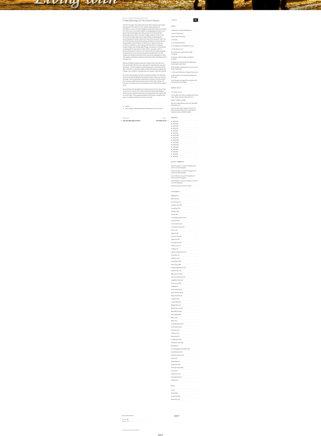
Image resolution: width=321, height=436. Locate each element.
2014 (175, 149)
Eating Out (174, 239)
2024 (175, 126)
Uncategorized (175, 377)
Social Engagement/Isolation (179, 349)
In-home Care (175, 283)
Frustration (174, 255)
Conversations (175, 223)
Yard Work (174, 380)
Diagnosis (174, 233)
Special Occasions (176, 355)
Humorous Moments (177, 277)
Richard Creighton (141, 18)
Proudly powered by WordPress (131, 430)
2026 (175, 121)
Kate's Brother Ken (176, 292)
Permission (174, 330)
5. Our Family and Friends (178, 42)
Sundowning (174, 361)
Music (172, 320)
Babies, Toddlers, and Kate (178, 100)
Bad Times (174, 198)
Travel (127, 106)
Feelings (173, 249)
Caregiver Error (175, 205)
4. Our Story (174, 39)
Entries (174, 393)
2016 (175, 144)
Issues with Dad (175, 289)
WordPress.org (175, 399)
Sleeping (173, 345)
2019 (176, 137)
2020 (176, 135)
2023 (175, 128)
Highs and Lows (175, 274)
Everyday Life (175, 242)
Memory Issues (175, 308)
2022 (175, 130)
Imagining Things (176, 280)
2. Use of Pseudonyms (177, 33)
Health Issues (175, 270)
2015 (175, 147)
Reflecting (158, 108)
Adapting (173, 195)
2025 (175, 123)
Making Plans (175, 305)
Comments (175, 396)
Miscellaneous (175, 311)
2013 (175, 151)
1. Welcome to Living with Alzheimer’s (181, 30)
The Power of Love (176, 92)
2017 (176, 142)
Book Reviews (175, 202)
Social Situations (175, 352)
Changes (173, 211)
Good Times (129, 108)
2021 (175, 133)
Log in (173, 390)
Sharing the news (176, 342)
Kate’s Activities (175, 295)
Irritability (173, 286)
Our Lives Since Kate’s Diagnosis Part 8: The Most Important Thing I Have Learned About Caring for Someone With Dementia (183, 110)
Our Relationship (175, 324)
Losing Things (175, 302)
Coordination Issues (176, 227)
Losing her (174, 299)
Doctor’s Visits (175, 236)
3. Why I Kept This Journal (178, 36)
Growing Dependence (177, 267)
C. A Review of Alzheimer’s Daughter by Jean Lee (184, 72)
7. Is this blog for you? (177, 49)
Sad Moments (175, 339)
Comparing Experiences (177, 217)
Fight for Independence (177, 252)
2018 (176, 140)
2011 (175, 156)
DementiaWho (175, 181)
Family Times (174, 245)
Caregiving (174, 208)
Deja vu (173, 230)
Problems (174, 333)
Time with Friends (176, 367)
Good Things (174, 261)
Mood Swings (175, 314)
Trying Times (174, 374)
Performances (175, 327)
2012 (175, 154)
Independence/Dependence (144, 108)
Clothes (173, 214)
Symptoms (174, 364)
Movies (173, 317)
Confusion (174, 220)
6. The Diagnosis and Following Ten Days (182, 46)
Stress (173, 358)
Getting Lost (174, 258)
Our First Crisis (187, 186)
